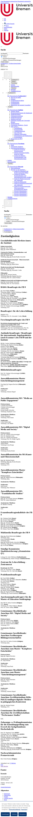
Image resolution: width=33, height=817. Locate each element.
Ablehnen (14, 814)
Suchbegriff (4, 53)
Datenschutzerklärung (14, 809)
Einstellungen (5, 814)
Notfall (6, 796)
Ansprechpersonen (6, 787)
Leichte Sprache (8, 798)
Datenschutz (7, 795)
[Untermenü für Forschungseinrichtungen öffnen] (25, 148)
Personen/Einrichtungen (9, 58)
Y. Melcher (13, 763)
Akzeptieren (22, 814)
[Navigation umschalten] (1, 46)
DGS (5, 800)
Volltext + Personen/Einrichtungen (11, 60)
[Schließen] (8, 142)
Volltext (4, 57)
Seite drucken (4, 766)
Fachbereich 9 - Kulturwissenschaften (11, 63)
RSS (2, 764)
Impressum (7, 793)
